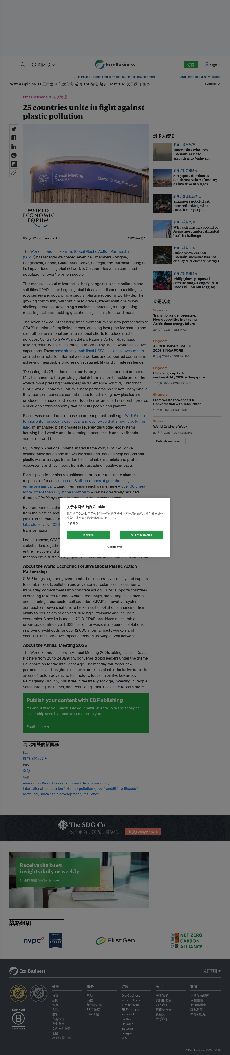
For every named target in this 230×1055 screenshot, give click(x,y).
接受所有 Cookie (141, 534)
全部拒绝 (88, 534)
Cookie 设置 (115, 546)
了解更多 (72, 523)
